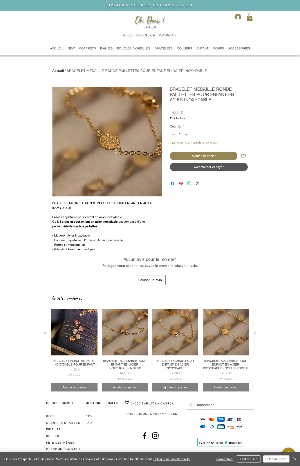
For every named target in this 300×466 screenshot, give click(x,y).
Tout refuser (248, 459)
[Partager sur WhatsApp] (189, 183)
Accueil (58, 71)
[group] (150, 350)
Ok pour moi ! (276, 459)
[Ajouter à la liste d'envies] (243, 156)
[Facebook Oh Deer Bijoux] (144, 435)
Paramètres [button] (224, 459)
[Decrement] (173, 134)
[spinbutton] (180, 134)
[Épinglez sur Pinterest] (181, 183)
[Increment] (186, 134)
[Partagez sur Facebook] (172, 183)
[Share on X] (197, 183)
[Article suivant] (255, 332)
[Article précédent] (45, 332)
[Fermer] (294, 458)
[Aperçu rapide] (74, 332)
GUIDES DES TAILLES (63, 422)
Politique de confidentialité (172, 459)
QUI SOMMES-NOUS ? (63, 449)
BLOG (50, 416)
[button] (250, 17)
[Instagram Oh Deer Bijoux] (155, 435)
